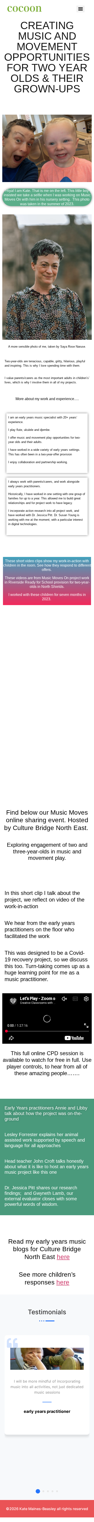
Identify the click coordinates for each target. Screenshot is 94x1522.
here (63, 1256)
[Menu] (80, 9)
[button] (38, 1491)
